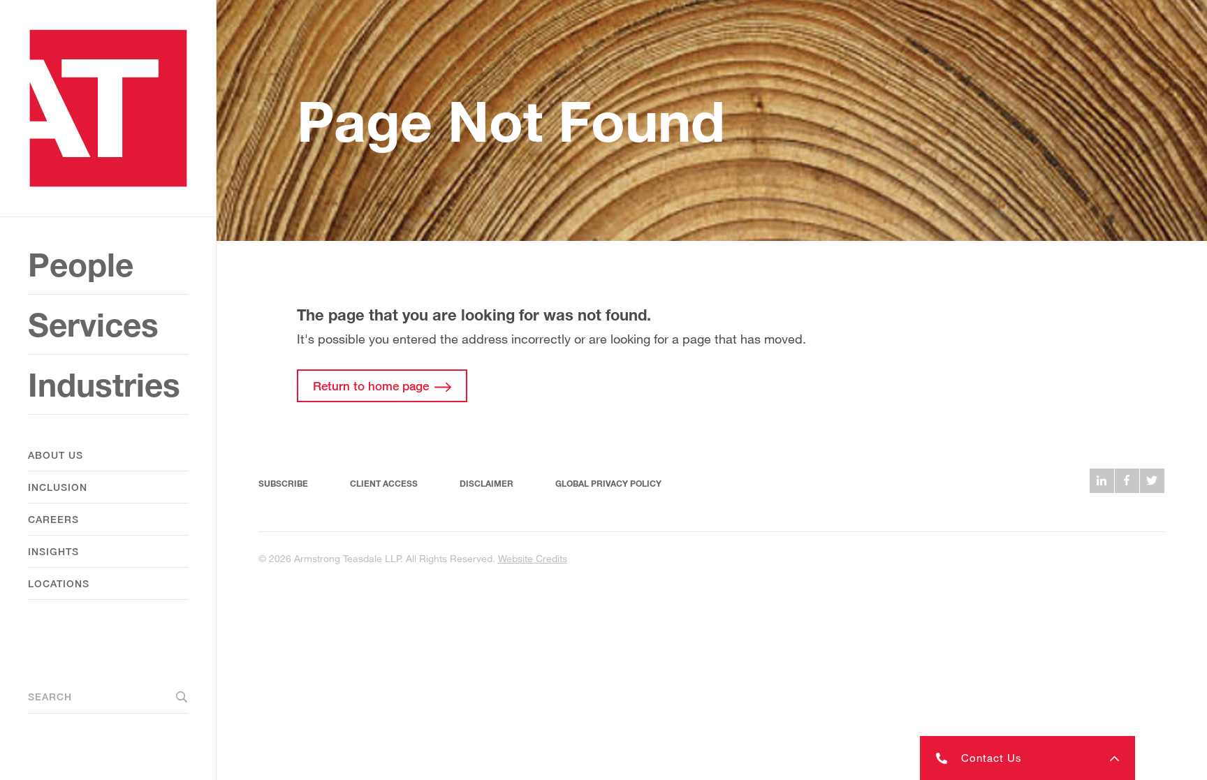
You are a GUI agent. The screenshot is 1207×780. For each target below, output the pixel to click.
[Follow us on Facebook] (1127, 481)
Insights (53, 551)
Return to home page (371, 385)
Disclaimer (486, 483)
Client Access (384, 483)
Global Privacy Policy (608, 483)
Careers (53, 519)
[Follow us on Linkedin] (1102, 481)
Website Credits (532, 558)
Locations (58, 583)
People (80, 264)
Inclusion (57, 487)
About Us (55, 455)
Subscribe (283, 483)
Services (93, 324)
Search (50, 696)
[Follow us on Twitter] (1152, 481)
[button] (1027, 758)
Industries (104, 384)
